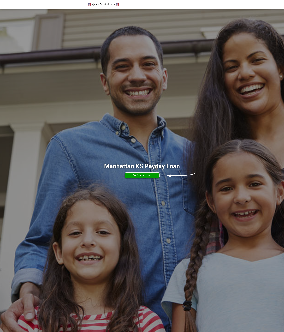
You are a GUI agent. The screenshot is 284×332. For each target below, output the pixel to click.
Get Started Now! (142, 175)
